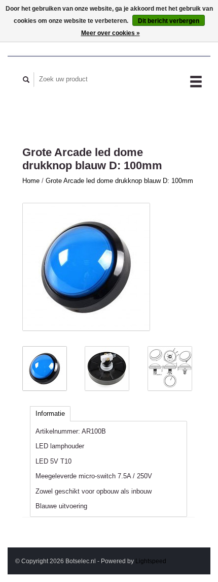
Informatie (50, 413)
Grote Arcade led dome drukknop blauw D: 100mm (119, 181)
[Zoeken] (26, 79)
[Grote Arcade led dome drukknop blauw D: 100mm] (86, 266)
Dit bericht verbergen (168, 20)
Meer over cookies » (110, 33)
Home (31, 181)
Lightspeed (150, 561)
